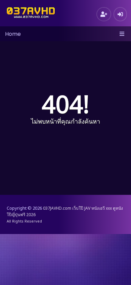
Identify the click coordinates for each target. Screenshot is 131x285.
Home (13, 34)
